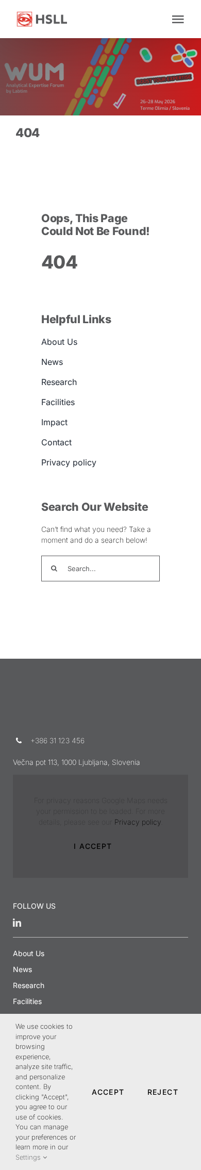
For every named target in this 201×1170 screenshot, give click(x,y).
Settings (29, 1157)
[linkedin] (17, 922)
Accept (108, 1092)
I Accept (93, 846)
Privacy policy (137, 821)
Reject (162, 1092)
